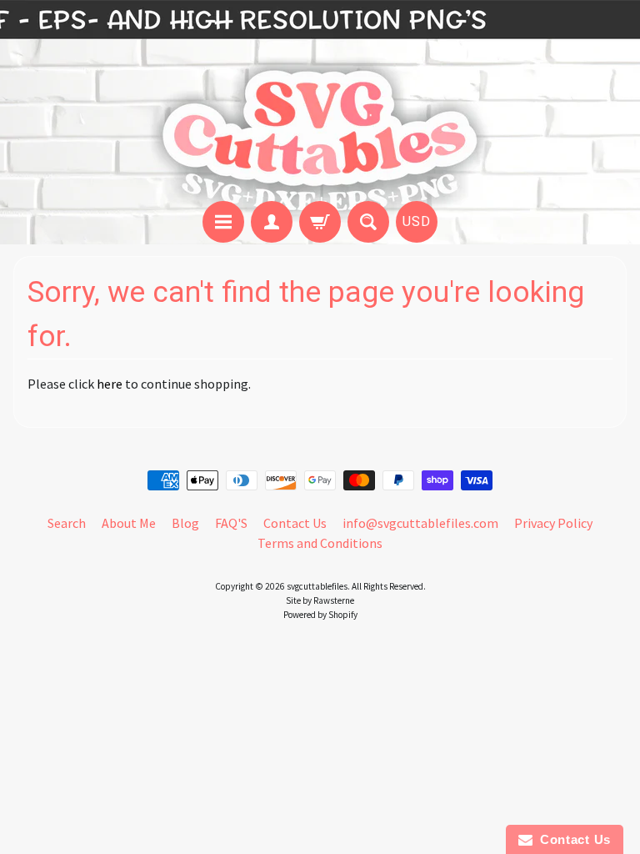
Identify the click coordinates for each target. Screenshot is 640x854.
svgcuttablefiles (317, 586)
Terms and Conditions (320, 543)
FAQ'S (231, 523)
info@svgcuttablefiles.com (420, 523)
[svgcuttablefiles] (320, 103)
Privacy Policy (553, 523)
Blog (185, 523)
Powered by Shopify (320, 614)
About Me (129, 523)
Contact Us (295, 523)
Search (67, 523)
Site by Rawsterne (320, 600)
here (109, 383)
